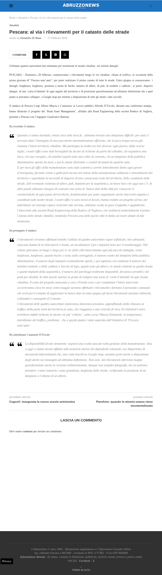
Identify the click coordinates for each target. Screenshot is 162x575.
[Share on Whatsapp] (65, 55)
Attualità (22, 17)
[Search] (151, 6)
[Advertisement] (81, 485)
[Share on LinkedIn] (55, 55)
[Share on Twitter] (46, 55)
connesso (28, 431)
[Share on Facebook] (36, 55)
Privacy (6, 561)
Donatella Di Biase (30, 38)
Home (12, 17)
